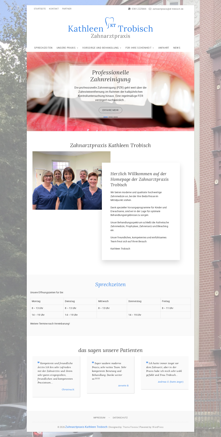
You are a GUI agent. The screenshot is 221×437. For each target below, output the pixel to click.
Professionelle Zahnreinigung (110, 76)
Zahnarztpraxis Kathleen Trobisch (86, 427)
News (176, 47)
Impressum (99, 417)
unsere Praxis (66, 47)
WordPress (158, 427)
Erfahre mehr (110, 109)
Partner (66, 8)
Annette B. (123, 385)
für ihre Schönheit (139, 47)
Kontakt (54, 8)
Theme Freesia (130, 427)
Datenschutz (120, 417)
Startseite (40, 8)
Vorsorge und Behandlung (100, 47)
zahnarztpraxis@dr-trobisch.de (167, 8)
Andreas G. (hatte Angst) (170, 381)
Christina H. (68, 389)
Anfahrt (163, 47)
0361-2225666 (138, 8)
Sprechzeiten (43, 47)
